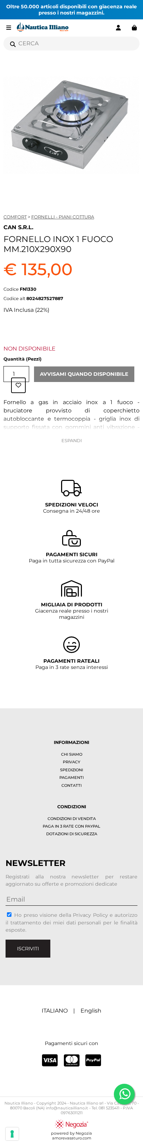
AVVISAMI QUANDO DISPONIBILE (84, 374)
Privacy (71, 762)
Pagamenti (71, 777)
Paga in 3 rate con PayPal (71, 826)
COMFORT (15, 217)
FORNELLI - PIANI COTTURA (62, 217)
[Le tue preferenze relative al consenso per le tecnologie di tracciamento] (12, 1133)
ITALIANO (55, 1010)
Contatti (71, 785)
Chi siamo (71, 754)
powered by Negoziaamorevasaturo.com (71, 1135)
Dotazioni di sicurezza (71, 833)
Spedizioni (71, 769)
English (91, 1010)
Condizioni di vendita (72, 818)
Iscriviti (28, 948)
